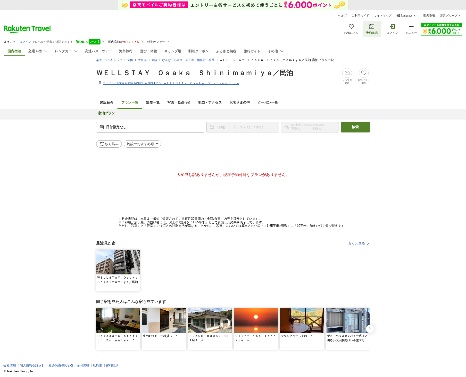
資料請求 (112, 365)
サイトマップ (382, 15)
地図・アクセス (210, 102)
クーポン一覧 (268, 102)
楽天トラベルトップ (109, 60)
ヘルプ (342, 15)
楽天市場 (429, 15)
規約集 (97, 365)
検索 (355, 127)
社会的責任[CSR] (61, 365)
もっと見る (356, 243)
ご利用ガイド (360, 15)
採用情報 (82, 365)
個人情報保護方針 (32, 365)
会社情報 (9, 365)
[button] (137, 252)
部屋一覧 (153, 102)
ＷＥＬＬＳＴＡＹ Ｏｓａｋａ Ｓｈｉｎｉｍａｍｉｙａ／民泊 (194, 73)
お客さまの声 (240, 102)
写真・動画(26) (178, 102)
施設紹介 (107, 102)
